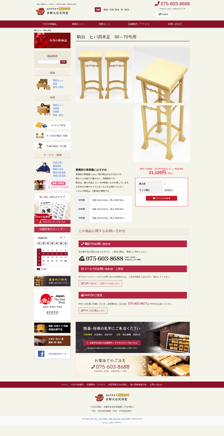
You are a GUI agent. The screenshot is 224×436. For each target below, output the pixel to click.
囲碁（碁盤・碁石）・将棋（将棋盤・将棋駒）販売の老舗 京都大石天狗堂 (108, 419)
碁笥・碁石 (58, 87)
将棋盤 (56, 108)
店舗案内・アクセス (138, 24)
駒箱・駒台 (58, 115)
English (165, 14)
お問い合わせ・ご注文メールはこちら (101, 283)
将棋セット (104, 24)
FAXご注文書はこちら (94, 310)
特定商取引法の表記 (117, 384)
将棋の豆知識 (59, 175)
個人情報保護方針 (138, 384)
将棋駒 (56, 111)
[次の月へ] (65, 239)
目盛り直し (58, 162)
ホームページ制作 (108, 422)
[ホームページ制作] (118, 422)
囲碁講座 (57, 166)
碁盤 (55, 84)
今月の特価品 (49, 24)
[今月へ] (61, 239)
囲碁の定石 (58, 169)
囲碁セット (78, 24)
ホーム (65, 384)
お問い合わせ (175, 24)
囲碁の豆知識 (59, 172)
